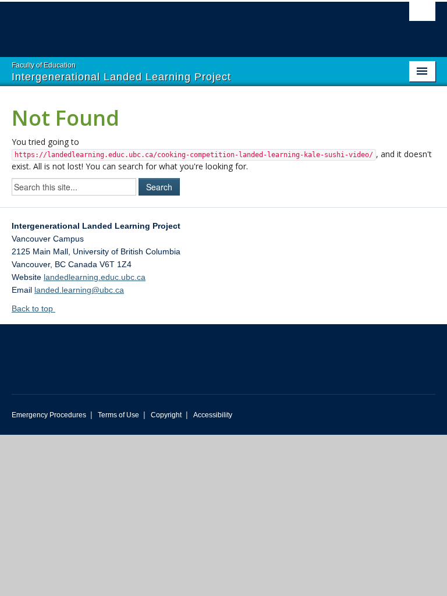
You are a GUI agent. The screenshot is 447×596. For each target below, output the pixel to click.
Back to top (33, 308)
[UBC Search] (422, 14)
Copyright (166, 415)
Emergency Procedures (49, 415)
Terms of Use (118, 415)
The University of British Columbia (192, 24)
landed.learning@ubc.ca (79, 290)
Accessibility (212, 415)
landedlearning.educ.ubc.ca (95, 277)
